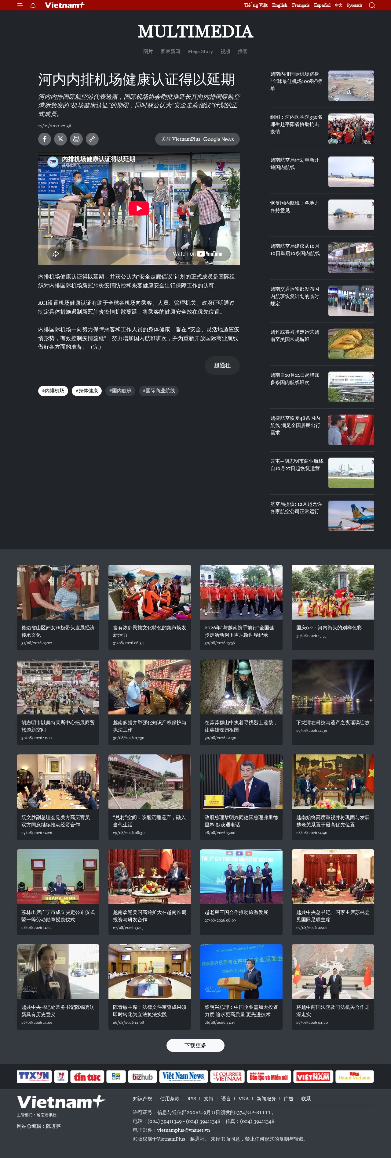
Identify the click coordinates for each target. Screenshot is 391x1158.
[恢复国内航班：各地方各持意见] (351, 215)
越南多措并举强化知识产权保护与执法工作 (149, 726)
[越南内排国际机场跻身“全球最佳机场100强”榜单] (351, 85)
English (279, 5)
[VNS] (183, 1076)
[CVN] (227, 1076)
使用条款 (170, 1099)
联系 (306, 1099)
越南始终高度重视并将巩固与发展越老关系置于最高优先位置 (333, 821)
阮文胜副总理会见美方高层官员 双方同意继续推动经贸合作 (55, 821)
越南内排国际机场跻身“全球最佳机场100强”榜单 (296, 81)
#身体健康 (86, 391)
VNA (244, 1099)
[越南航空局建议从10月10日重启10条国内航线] (351, 258)
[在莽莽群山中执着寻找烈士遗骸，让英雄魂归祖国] (241, 687)
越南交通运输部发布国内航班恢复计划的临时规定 (294, 296)
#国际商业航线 (159, 391)
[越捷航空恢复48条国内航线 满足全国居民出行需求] (351, 430)
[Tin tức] (87, 1076)
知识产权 (142, 1099)
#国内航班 (120, 391)
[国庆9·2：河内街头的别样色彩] (333, 592)
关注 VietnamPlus (180, 139)
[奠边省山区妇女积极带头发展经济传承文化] (58, 592)
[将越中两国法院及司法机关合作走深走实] (333, 971)
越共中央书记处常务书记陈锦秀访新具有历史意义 (58, 1010)
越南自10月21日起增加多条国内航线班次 (295, 378)
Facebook (44, 139)
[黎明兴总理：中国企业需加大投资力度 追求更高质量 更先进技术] (241, 971)
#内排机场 (53, 391)
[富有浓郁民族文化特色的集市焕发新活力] (149, 592)
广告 (289, 1099)
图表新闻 (170, 51)
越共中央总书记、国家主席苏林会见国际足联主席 (333, 915)
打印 (76, 139)
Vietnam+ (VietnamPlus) (65, 5)
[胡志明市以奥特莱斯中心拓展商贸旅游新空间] (58, 687)
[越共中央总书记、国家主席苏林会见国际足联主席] (333, 876)
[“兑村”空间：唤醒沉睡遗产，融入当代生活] (149, 781)
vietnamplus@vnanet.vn (183, 1130)
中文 (338, 5)
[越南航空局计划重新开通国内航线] (351, 171)
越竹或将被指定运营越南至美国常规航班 (294, 335)
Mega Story (200, 51)
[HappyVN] (354, 1076)
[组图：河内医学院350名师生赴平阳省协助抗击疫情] (351, 128)
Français (300, 5)
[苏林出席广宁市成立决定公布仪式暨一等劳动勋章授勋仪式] (58, 876)
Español (322, 5)
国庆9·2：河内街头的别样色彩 (329, 628)
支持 (209, 1099)
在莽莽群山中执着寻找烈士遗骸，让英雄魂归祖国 (241, 726)
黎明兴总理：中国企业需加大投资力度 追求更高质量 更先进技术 (241, 1010)
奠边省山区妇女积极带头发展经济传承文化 (58, 631)
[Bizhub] (142, 1076)
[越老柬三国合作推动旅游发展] (241, 876)
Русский (354, 5)
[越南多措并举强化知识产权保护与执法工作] (149, 687)
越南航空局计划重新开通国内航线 (294, 163)
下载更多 (195, 1045)
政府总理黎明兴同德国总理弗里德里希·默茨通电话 (241, 821)
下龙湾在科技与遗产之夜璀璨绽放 (333, 722)
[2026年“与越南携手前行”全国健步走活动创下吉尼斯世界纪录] (241, 592)
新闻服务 (266, 1099)
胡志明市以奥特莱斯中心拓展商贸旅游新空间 (58, 726)
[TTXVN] (34, 1076)
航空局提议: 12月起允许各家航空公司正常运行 (296, 507)
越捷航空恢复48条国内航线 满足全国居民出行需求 (295, 425)
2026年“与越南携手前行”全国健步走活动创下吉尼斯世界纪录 (239, 631)
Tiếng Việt (256, 5)
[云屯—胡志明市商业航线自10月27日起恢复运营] (351, 473)
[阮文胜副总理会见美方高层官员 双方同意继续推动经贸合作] (58, 781)
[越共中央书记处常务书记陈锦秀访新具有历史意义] (58, 971)
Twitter (60, 139)
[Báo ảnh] (313, 1076)
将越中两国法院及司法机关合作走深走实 (333, 1010)
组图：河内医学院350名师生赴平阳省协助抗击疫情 (296, 124)
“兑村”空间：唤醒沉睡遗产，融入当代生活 (149, 821)
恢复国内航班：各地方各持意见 (294, 206)
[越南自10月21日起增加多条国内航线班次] (351, 387)
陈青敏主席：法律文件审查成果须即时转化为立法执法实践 (149, 1010)
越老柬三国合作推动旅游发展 (236, 912)
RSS (191, 1099)
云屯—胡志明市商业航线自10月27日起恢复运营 (296, 464)
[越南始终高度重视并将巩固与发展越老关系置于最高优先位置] (333, 781)
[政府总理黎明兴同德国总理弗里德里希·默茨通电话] (241, 781)
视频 (225, 51)
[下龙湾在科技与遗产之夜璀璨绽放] (333, 687)
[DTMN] (269, 1076)
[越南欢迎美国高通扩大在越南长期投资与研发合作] (149, 876)
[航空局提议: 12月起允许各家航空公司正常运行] (351, 516)
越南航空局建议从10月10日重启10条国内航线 (295, 249)
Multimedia (195, 31)
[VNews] (61, 1076)
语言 (226, 1099)
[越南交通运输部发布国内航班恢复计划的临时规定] (351, 301)
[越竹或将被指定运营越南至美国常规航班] (351, 344)
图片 (148, 51)
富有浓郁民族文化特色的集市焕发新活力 (149, 631)
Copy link (92, 139)
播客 (243, 51)
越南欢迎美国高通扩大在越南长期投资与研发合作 (149, 915)
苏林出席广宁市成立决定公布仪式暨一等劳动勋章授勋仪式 (58, 915)
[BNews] (116, 1076)
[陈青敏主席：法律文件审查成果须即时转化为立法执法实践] (149, 971)
